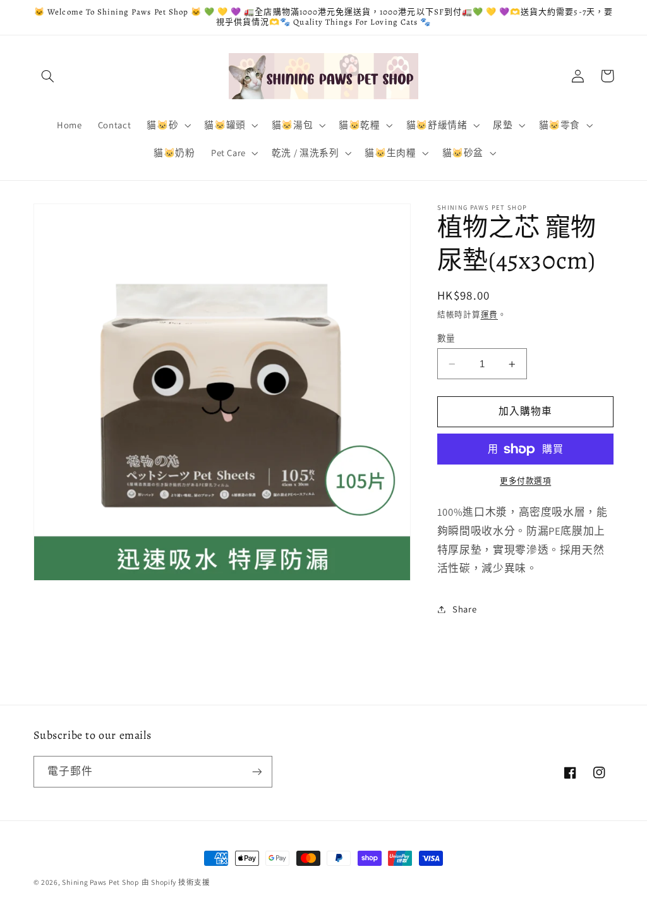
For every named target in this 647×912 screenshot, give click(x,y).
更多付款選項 (525, 480)
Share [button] (464, 609)
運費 (489, 314)
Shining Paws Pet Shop (100, 882)
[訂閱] (256, 771)
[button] (48, 75)
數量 (446, 338)
